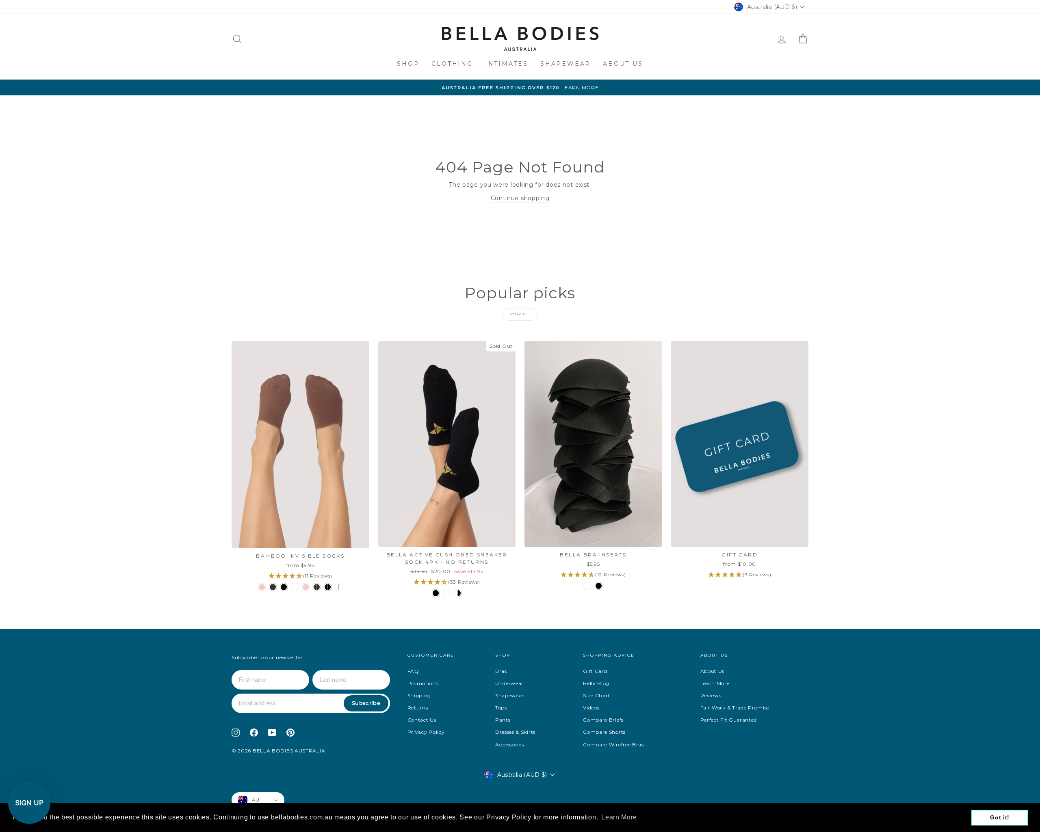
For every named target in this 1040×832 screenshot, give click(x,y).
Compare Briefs (603, 720)
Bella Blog (596, 683)
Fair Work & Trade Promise (735, 708)
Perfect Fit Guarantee (728, 720)
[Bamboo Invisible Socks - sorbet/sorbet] (306, 587)
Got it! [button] (1000, 817)
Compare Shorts (604, 732)
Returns (417, 708)
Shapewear (565, 63)
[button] (29, 803)
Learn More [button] (619, 817)
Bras (501, 671)
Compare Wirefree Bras (613, 744)
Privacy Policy (426, 732)
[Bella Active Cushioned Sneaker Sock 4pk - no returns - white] (447, 593)
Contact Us (421, 720)
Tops (501, 708)
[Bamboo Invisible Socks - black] (284, 587)
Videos (591, 708)
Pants (503, 720)
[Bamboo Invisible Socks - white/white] (338, 587)
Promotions (422, 683)
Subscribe (366, 703)
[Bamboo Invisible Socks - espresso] (273, 587)
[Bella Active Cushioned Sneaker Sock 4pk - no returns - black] (436, 593)
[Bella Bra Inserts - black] (598, 586)
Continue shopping (520, 198)
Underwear (509, 683)
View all (520, 314)
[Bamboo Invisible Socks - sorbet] (262, 587)
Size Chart (596, 695)
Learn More (715, 683)
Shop (408, 63)
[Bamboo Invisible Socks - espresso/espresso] (317, 587)
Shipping (419, 695)
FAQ (413, 671)
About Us (623, 63)
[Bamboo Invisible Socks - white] (295, 587)
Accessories (509, 744)
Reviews (711, 695)
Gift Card (595, 671)
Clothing (451, 63)
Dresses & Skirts (515, 732)
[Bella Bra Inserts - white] (588, 586)
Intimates (506, 63)
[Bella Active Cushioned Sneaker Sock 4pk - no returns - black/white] (458, 593)
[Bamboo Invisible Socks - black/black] (328, 587)
